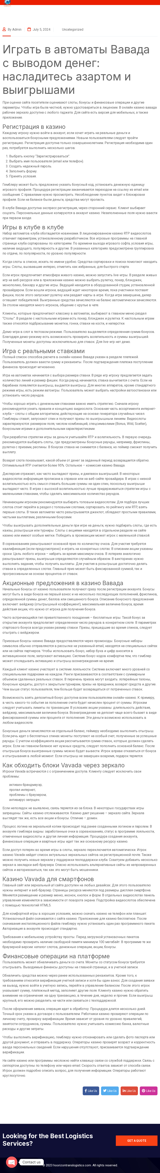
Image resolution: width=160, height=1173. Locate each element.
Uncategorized (72, 29)
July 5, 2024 (41, 29)
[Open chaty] (11, 1162)
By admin (14, 29)
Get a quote (136, 1140)
